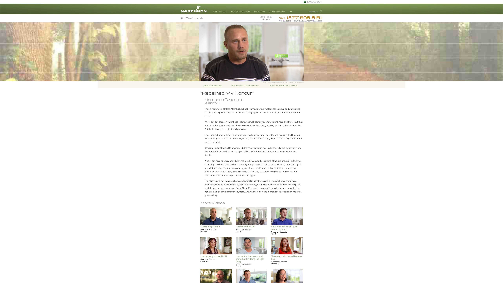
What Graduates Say (213, 85)
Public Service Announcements (283, 85)
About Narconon (220, 11)
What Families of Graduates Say (245, 85)
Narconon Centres (277, 11)
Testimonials (259, 11)
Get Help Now (265, 17)
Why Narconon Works (240, 11)
